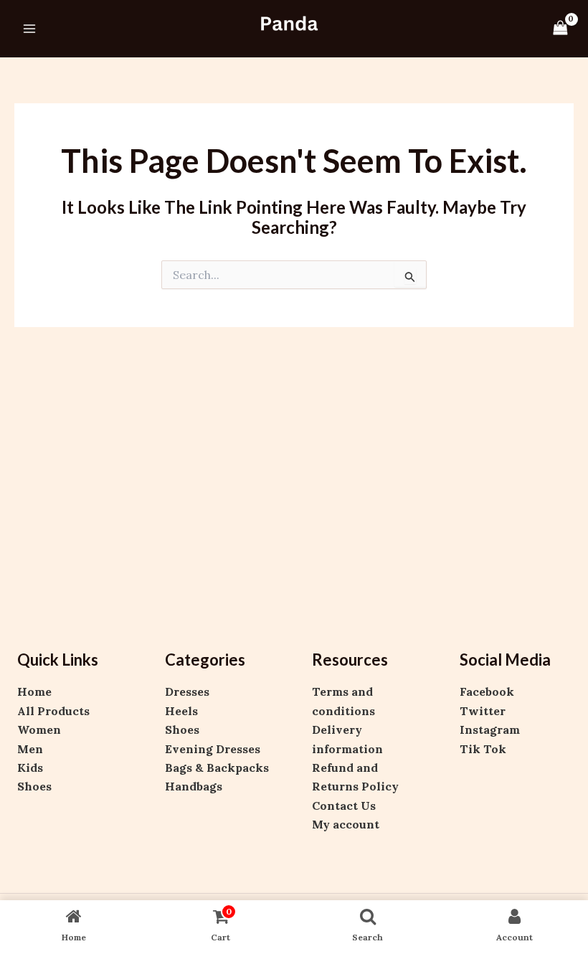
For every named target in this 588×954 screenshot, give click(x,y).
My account (345, 824)
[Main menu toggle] (29, 29)
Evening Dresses (212, 749)
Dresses (187, 691)
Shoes (34, 786)
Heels (181, 711)
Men (30, 749)
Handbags (193, 786)
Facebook (487, 691)
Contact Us (344, 805)
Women (39, 729)
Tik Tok (483, 749)
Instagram (490, 729)
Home (34, 691)
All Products (53, 711)
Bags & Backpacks (217, 767)
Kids (30, 767)
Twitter (483, 711)
